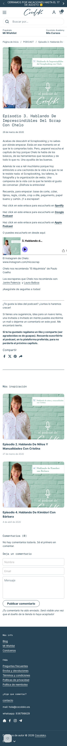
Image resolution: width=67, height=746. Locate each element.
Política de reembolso (15, 684)
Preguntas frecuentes (15, 665)
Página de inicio (11, 41)
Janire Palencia (11, 282)
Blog (5, 641)
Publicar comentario (21, 603)
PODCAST (28, 41)
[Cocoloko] (33, 12)
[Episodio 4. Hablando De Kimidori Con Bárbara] (33, 484)
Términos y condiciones (16, 675)
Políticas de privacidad (16, 679)
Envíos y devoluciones (15, 670)
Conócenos (9, 650)
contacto (8, 700)
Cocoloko (40, 735)
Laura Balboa (31, 282)
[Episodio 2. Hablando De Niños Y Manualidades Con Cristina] (33, 417)
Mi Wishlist (9, 645)
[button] (60, 12)
